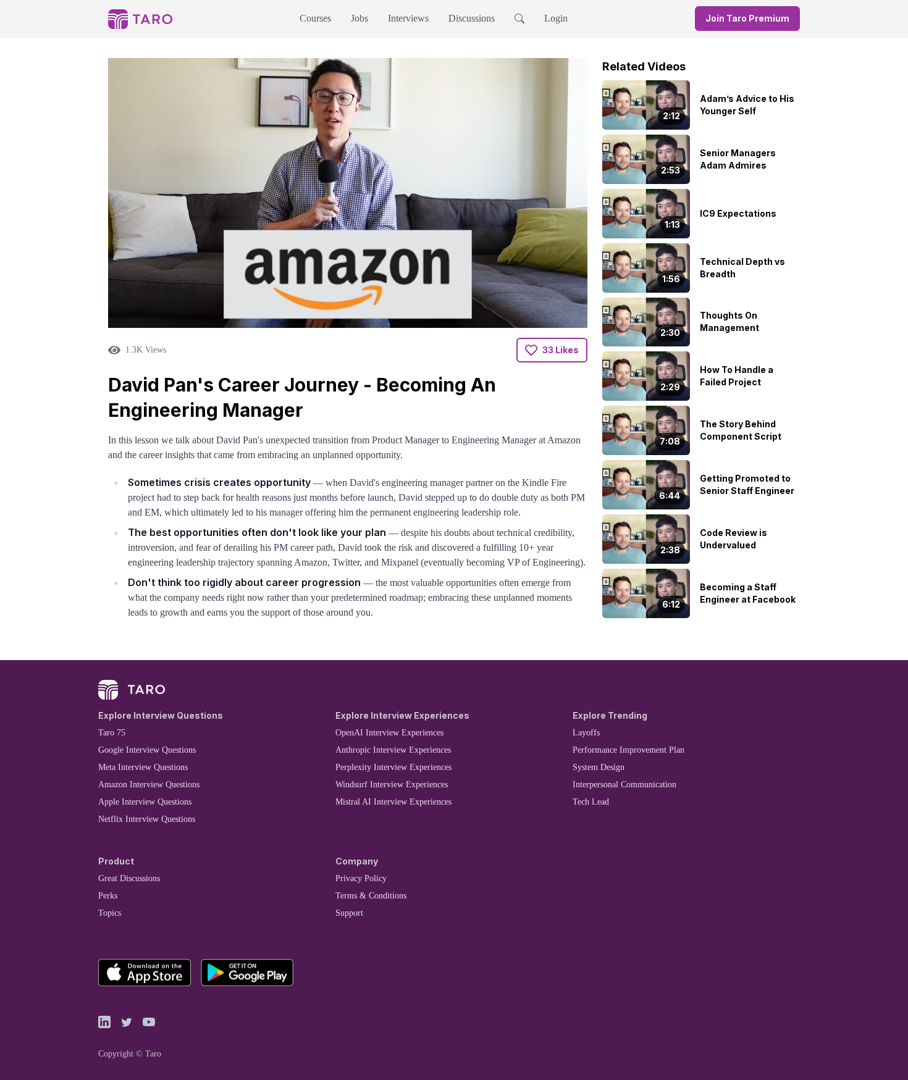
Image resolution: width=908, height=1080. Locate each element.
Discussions (471, 18)
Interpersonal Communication (624, 784)
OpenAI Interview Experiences (389, 732)
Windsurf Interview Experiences (391, 784)
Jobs (359, 18)
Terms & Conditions (370, 895)
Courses (315, 18)
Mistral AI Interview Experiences (393, 801)
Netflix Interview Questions (146, 819)
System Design (598, 767)
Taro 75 (111, 732)
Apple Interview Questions (144, 801)
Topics (109, 913)
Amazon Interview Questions (149, 784)
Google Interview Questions (147, 750)
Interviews (408, 18)
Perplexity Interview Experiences (393, 767)
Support (349, 913)
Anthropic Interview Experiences (393, 750)
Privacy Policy (361, 878)
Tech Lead (591, 801)
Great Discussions (129, 878)
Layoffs (586, 732)
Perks (107, 895)
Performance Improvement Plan (628, 750)
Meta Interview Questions (143, 767)
